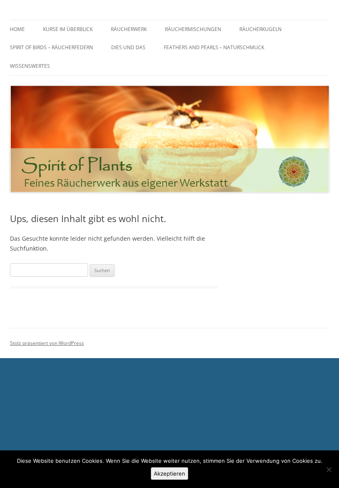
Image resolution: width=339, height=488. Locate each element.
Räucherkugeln (260, 29)
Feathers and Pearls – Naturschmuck (214, 47)
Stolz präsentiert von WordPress (47, 343)
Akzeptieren (169, 473)
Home (17, 29)
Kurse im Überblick (68, 29)
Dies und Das (128, 47)
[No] (329, 469)
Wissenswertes (30, 65)
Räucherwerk (129, 29)
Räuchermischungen (193, 29)
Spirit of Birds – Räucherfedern (51, 47)
